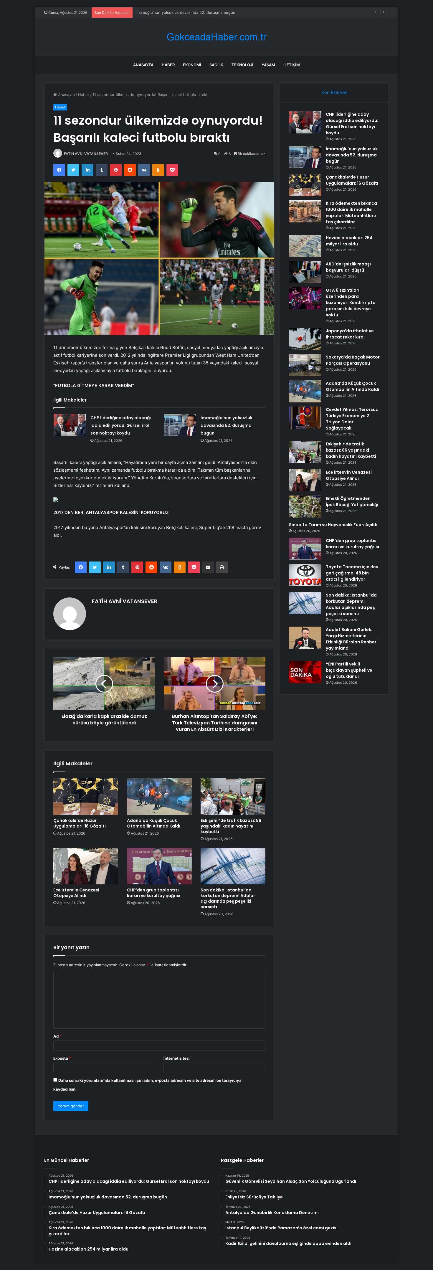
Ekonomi (192, 64)
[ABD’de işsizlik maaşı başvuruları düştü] (305, 272)
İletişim (291, 64)
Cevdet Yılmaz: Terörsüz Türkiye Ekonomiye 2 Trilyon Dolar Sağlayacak (352, 419)
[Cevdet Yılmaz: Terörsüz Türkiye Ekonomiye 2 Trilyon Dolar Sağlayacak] (305, 418)
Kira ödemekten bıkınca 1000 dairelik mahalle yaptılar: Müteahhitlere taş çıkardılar (351, 212)
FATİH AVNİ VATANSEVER (86, 153)
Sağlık (216, 64)
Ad (57, 1036)
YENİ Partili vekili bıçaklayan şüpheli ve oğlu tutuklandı (349, 670)
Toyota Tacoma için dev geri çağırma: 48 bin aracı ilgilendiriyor (352, 573)
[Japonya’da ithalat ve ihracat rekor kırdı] (305, 339)
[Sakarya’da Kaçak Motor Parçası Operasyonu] (305, 365)
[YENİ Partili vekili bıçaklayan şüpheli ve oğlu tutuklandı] (305, 672)
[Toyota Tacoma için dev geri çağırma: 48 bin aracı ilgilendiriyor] (305, 575)
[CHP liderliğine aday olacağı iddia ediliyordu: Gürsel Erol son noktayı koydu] (70, 425)
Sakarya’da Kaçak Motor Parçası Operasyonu (353, 360)
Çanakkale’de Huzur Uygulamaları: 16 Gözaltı (175, 12)
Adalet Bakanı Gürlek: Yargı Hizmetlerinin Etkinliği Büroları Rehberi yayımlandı (352, 639)
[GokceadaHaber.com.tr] (216, 37)
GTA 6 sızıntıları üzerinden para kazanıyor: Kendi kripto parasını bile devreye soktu (351, 302)
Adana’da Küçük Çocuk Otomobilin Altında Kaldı (153, 823)
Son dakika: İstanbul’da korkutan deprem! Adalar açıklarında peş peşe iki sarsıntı (228, 898)
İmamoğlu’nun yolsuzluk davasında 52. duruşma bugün (226, 425)
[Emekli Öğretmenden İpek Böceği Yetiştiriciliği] (305, 507)
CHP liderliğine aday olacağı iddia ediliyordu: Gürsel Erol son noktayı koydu (120, 425)
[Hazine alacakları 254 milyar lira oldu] (305, 246)
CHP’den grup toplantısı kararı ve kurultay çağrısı (153, 893)
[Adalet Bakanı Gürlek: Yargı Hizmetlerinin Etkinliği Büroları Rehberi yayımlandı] (305, 638)
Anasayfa (143, 64)
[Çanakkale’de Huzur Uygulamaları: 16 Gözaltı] (85, 796)
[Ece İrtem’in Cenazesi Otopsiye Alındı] (85, 866)
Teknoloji (242, 64)
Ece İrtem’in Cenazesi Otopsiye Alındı (76, 893)
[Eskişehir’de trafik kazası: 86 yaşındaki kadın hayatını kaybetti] (233, 796)
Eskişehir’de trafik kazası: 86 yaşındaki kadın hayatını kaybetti (231, 826)
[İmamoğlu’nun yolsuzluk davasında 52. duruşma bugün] (180, 425)
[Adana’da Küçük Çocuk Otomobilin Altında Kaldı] (159, 796)
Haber (168, 64)
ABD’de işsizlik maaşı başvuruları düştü (348, 267)
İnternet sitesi (176, 1058)
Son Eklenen (334, 92)
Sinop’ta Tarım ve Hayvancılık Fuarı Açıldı (333, 525)
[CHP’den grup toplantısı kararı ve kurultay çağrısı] (159, 866)
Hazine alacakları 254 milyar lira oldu (349, 241)
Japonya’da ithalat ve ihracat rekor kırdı (350, 334)
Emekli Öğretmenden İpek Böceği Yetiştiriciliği (352, 502)
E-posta (62, 1058)
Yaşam (268, 64)
